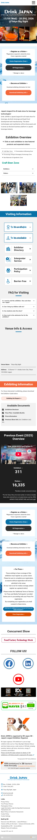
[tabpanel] (18, 171)
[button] (18, 61)
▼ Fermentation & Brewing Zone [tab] (23, 151)
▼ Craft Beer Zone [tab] (7, 151)
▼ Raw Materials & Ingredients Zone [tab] (12, 157)
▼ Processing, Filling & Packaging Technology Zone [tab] (17, 154)
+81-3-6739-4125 (8, 795)
